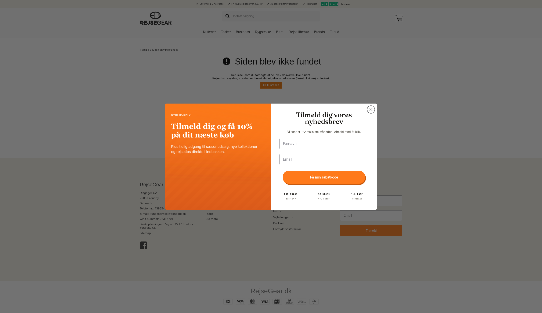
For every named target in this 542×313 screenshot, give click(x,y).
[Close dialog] (371, 109)
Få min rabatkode (324, 177)
